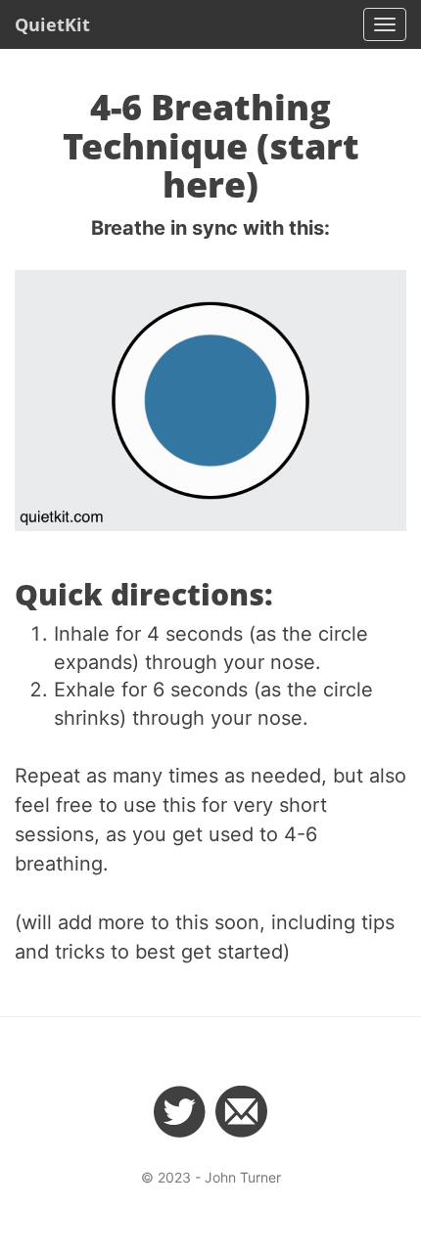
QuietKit (52, 24)
